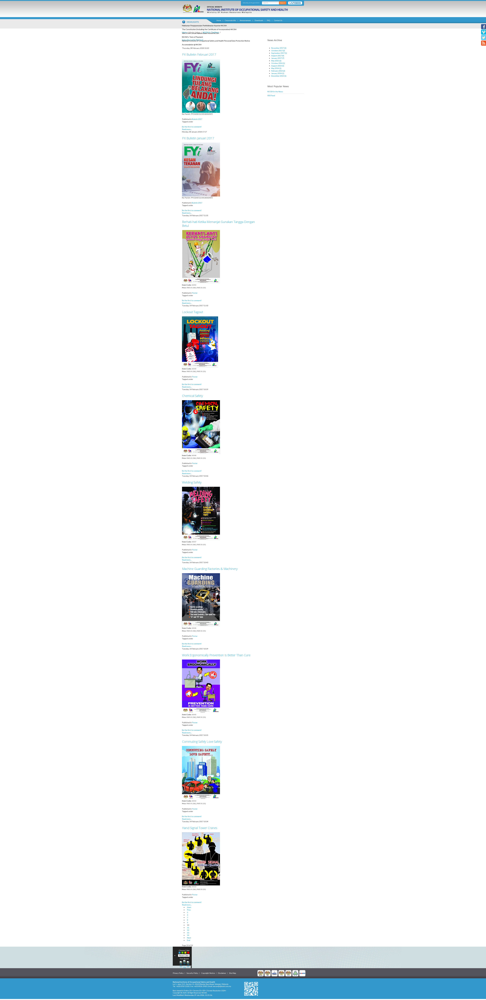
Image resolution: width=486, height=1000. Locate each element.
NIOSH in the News (275, 92)
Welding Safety (191, 482)
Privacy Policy (178, 973)
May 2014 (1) (276, 68)
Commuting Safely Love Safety (202, 741)
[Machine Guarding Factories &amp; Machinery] (201, 600)
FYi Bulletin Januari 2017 (198, 138)
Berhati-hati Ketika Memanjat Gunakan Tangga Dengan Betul (218, 224)
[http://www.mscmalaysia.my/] (274, 973)
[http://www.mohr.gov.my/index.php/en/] (281, 973)
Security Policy (192, 973)
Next (189, 938)
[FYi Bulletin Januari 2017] (201, 169)
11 (188, 927)
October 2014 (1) (278, 63)
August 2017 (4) (277, 56)
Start (189, 907)
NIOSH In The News (211, 32)
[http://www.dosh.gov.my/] (288, 973)
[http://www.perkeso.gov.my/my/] (295, 973)
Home (219, 20)
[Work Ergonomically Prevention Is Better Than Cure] (201, 686)
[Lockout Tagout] (201, 342)
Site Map (232, 973)
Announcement (245, 20)
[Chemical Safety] (201, 427)
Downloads (259, 20)
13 (188, 933)
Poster (194, 293)
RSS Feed (271, 95)
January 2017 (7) (277, 58)
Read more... (187, 129)
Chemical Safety (192, 396)
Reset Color (184, 955)
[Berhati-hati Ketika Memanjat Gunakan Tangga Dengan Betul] (201, 257)
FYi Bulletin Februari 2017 (199, 54)
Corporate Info (230, 20)
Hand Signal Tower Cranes (199, 828)
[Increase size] (181, 964)
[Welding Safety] (201, 513)
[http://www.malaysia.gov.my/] (261, 973)
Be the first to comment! (192, 127)
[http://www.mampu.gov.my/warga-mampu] (302, 973)
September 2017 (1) (279, 53)
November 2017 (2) (278, 48)
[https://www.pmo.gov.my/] (268, 973)
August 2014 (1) (277, 66)
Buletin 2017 (197, 119)
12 (188, 930)
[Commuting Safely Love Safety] (201, 772)
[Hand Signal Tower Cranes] (201, 859)
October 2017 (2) (278, 50)
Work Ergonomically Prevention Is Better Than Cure (216, 655)
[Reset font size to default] (184, 964)
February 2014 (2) (278, 71)
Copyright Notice (208, 973)
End (188, 940)
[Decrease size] (188, 964)
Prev (189, 910)
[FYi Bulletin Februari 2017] (201, 86)
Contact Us (278, 20)
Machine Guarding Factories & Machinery (210, 569)
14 (188, 935)
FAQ (268, 20)
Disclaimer (222, 973)
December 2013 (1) (278, 76)
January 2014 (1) (277, 73)
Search (282, 3)
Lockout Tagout (192, 312)
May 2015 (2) (276, 61)
